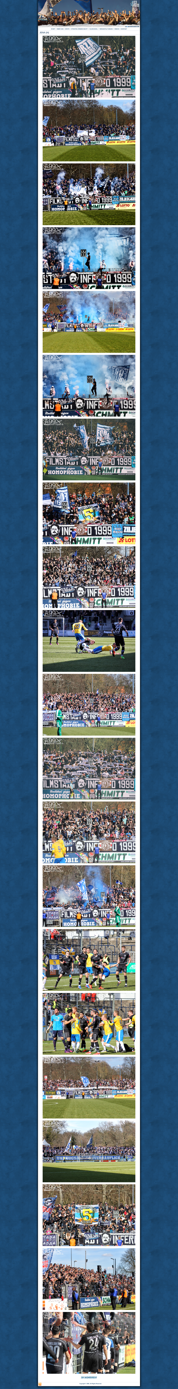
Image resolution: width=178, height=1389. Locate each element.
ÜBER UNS (60, 29)
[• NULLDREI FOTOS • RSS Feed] (39, 1384)
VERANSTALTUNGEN (106, 29)
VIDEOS (116, 29)
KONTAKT (124, 29)
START (53, 29)
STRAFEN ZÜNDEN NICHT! (79, 29)
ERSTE (67, 29)
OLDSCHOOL (93, 29)
